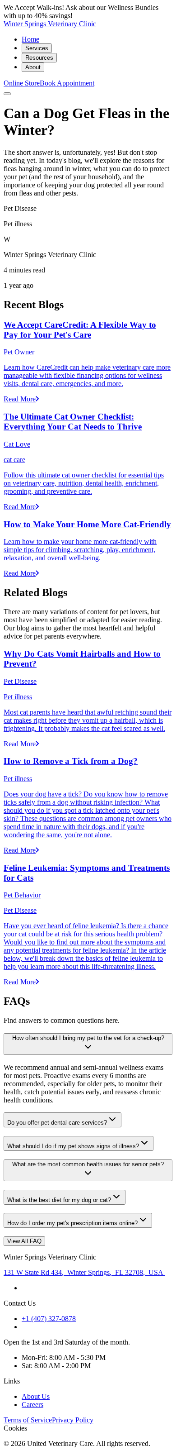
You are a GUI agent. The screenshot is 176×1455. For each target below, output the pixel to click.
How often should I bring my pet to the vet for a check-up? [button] (88, 1038)
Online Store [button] (22, 83)
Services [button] (36, 48)
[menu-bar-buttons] (7, 93)
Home (30, 39)
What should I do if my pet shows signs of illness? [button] (73, 1146)
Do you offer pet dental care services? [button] (57, 1122)
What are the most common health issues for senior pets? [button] (88, 1164)
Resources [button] (39, 57)
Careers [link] (32, 1404)
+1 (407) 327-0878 (49, 1318)
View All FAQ (24, 1241)
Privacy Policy (72, 1420)
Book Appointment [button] (67, 83)
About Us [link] (36, 1396)
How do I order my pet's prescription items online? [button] (72, 1223)
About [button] (33, 67)
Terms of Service (28, 1420)
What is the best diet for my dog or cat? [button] (59, 1200)
